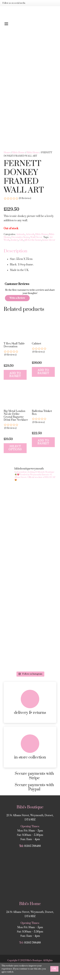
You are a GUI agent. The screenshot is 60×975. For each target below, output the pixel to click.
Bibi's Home (18, 152)
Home (7, 152)
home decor (48, 240)
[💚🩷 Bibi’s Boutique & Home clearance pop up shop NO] (30, 623)
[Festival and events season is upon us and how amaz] (30, 592)
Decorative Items (20, 237)
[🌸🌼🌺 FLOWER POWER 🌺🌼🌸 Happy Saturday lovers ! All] (30, 530)
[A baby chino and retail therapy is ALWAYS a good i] (30, 654)
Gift (21, 240)
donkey (14, 240)
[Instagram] (31, 3)
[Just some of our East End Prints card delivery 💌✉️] (30, 499)
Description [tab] (15, 251)
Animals (20, 234)
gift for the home (32, 240)
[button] (30, 24)
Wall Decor (36, 237)
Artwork (30, 234)
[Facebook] (36, 3)
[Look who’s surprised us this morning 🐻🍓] (30, 561)
